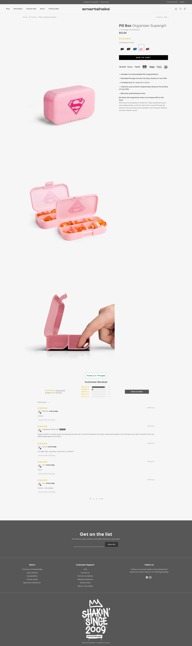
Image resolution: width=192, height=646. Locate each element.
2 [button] (93, 499)
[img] (42, 408)
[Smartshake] (96, 9)
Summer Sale (31, 9)
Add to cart (143, 57)
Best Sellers (18, 9)
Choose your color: (126, 42)
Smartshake (91, 643)
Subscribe (111, 544)
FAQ (85, 569)
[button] (124, 39)
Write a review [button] (137, 391)
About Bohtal (32, 573)
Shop (8, 9)
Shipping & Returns (85, 579)
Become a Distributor (32, 583)
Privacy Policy (85, 583)
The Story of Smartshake (32, 569)
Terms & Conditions (85, 576)
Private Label (54, 9)
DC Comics (33, 17)
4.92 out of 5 (60, 390)
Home (25, 17)
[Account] (175, 9)
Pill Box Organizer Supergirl (47, 17)
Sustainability (32, 576)
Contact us (85, 573)
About (42, 9)
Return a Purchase (85, 586)
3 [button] (96, 499)
